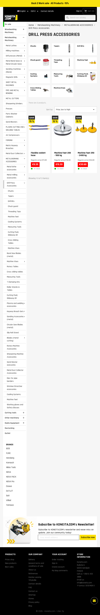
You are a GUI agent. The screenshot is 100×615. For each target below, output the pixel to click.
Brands (9, 444)
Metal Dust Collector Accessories (15, 371)
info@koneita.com (84, 582)
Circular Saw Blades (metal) (15, 326)
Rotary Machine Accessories (13, 347)
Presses (9, 108)
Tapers (11, 196)
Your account (59, 554)
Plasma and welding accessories (15, 305)
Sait (8, 495)
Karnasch (10, 462)
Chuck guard (13, 206)
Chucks (11, 191)
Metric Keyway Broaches (12, 147)
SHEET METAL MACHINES (11, 84)
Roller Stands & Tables (13, 288)
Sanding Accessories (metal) (15, 318)
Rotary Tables (12, 266)
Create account (58, 567)
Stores (31, 598)
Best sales (9, 567)
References (33, 573)
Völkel (8, 500)
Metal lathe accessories (11, 168)
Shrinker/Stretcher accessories (14, 388)
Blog (30, 606)
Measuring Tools (14, 227)
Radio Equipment (12, 423)
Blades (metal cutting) (12, 339)
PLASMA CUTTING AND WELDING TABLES (15, 128)
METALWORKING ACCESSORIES (12, 160)
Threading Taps (14, 211)
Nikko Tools (11, 467)
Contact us (33, 591)
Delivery (32, 559)
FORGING (9, 140)
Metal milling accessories (12, 176)
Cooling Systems (15, 221)
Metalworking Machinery (10, 39)
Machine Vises (13, 248)
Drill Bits (11, 201)
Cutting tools (10, 412)
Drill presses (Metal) (14, 55)
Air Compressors (13, 135)
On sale (8, 24)
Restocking (9, 428)
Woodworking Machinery (10, 31)
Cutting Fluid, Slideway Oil (13, 233)
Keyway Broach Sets (15, 311)
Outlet (7, 433)
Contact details (47, 11)
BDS (8, 448)
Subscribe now (88, 537)
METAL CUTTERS (12, 98)
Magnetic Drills (12, 77)
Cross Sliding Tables (13, 241)
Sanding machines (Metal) (13, 70)
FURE (8, 453)
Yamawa (10, 505)
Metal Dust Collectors (14, 153)
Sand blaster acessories (12, 363)
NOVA (8, 472)
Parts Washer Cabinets (11, 115)
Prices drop (9, 559)
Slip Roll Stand (13, 332)
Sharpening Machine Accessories (15, 355)
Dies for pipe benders (12, 379)
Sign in (79, 11)
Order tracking (58, 559)
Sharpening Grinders (14, 103)
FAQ (30, 587)
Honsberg (10, 458)
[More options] (94, 600)
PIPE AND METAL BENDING (12, 92)
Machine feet (13, 216)
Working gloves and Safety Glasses (15, 406)
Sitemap (32, 595)
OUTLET (9, 490)
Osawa (9, 486)
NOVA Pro (10, 481)
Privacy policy (34, 602)
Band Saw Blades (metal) (14, 255)
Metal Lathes (11, 45)
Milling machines (12, 50)
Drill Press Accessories (12, 184)
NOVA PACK (11, 476)
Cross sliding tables (15, 271)
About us (32, 569)
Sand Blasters (11, 122)
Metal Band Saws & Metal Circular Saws (14, 62)
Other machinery (12, 417)
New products (11, 563)
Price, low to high (75, 109)
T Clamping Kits (13, 282)
